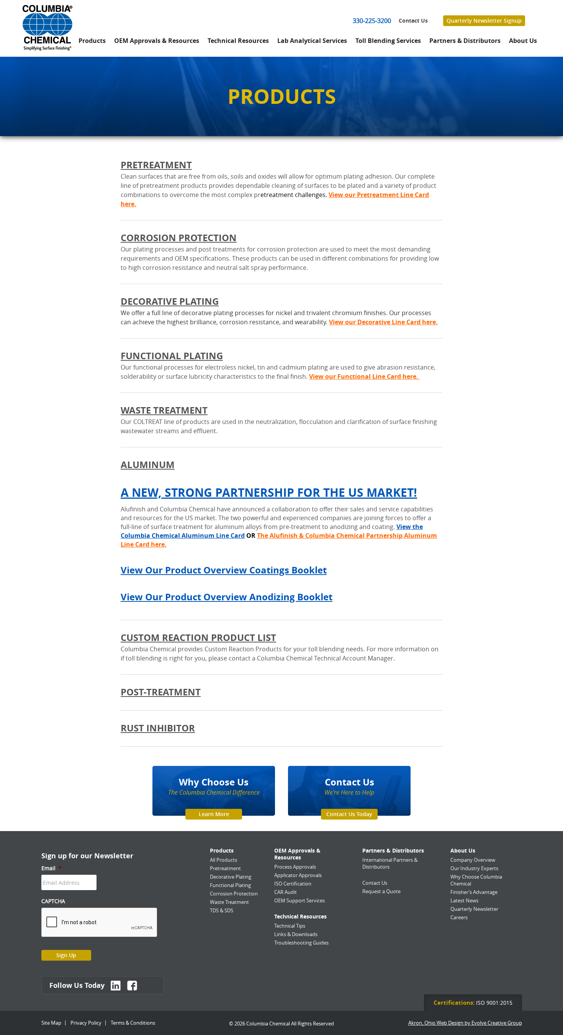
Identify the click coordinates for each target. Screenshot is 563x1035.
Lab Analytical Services (312, 40)
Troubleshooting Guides (301, 942)
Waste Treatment (164, 410)
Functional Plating (172, 355)
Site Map (51, 1022)
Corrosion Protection (179, 237)
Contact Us (413, 20)
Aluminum (148, 464)
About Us (523, 40)
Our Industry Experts (474, 868)
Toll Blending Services (388, 40)
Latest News (464, 900)
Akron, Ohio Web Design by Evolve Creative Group (465, 1023)
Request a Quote (381, 891)
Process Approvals (295, 866)
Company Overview (472, 859)
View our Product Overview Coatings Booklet (224, 570)
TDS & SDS (221, 910)
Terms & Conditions (133, 1022)
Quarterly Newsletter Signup (484, 20)
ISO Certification (292, 883)
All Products (223, 859)
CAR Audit (285, 892)
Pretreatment (156, 165)
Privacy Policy (85, 1022)
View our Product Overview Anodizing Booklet (226, 596)
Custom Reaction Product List (198, 637)
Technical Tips (289, 925)
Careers (459, 917)
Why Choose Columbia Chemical (476, 880)
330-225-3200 (372, 20)
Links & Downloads (296, 934)
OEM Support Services (299, 900)
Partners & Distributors (465, 40)
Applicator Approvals (298, 875)
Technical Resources (238, 40)
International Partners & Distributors (389, 863)
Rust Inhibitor (158, 728)
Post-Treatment (161, 692)
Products (92, 40)
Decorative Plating (170, 301)
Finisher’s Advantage (474, 892)
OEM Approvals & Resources (156, 40)
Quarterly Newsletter (474, 908)
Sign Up (66, 955)
